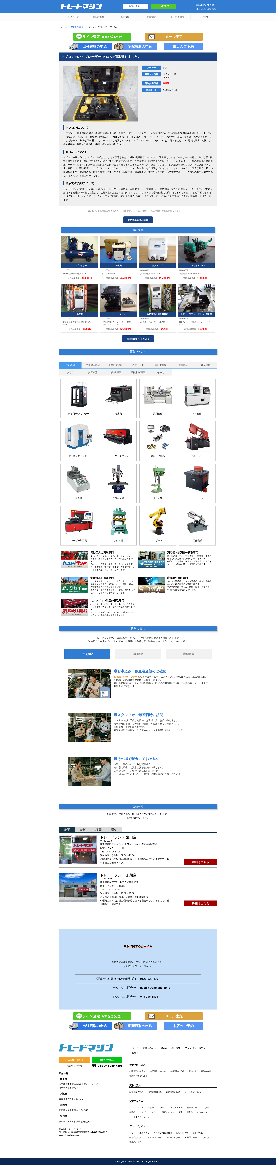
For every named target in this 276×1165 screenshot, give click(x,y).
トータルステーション (139, 1117)
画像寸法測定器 (186, 1112)
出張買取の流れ (136, 1092)
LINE (125, 676)
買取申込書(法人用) (138, 1076)
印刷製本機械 (93, 365)
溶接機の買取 (135, 1142)
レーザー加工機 (175, 1107)
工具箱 (161, 1107)
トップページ (72, 17)
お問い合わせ (135, 6)
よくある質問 (177, 17)
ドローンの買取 (173, 1137)
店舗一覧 (193, 1071)
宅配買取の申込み (158, 1071)
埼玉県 (63, 1079)
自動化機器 (115, 372)
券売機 (132, 1112)
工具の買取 (206, 1137)
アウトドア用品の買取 (139, 1133)
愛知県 (63, 1116)
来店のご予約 (183, 46)
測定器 (70, 372)
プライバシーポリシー (196, 1048)
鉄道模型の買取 (136, 1137)
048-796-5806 (113, 851)
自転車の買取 (182, 1133)
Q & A (164, 1048)
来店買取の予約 (177, 1071)
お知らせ (136, 1053)
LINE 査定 (164, 6)
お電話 (117, 676)
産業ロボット (193, 1107)
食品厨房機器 (115, 365)
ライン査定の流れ (193, 1092)
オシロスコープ (204, 1112)
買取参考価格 (77, 27)
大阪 (82, 830)
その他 (160, 372)
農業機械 (205, 365)
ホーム (64, 27)
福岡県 (63, 1105)
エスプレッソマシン (149, 1112)
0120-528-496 (113, 889)
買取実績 (151, 17)
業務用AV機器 (138, 372)
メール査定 (174, 37)
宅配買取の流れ (155, 1092)
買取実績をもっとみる (138, 339)
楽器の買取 (198, 1133)
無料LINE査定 (107, 1059)
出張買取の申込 (95, 46)
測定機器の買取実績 (138, 220)
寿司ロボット (168, 1112)
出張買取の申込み (137, 1071)
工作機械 (70, 365)
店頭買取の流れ (173, 1092)
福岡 (98, 830)
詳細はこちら (200, 862)
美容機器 (92, 372)
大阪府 (63, 1093)
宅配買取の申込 (140, 46)
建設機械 (183, 365)
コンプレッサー (136, 1107)
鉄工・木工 (138, 365)
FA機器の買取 (191, 1137)
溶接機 (151, 1107)
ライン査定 (102, 37)
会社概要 (203, 17)
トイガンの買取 (155, 1137)
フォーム (135, 676)
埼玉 (67, 830)
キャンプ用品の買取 (163, 1133)
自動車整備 (160, 365)
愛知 (114, 830)
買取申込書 (206, 1071)
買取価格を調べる (74, 1059)
